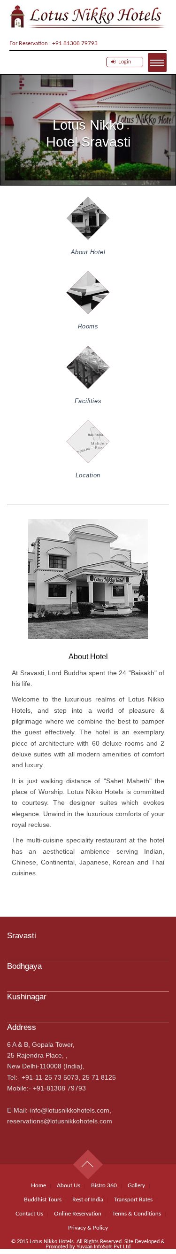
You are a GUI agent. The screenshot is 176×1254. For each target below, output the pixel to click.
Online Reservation (77, 1213)
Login (123, 61)
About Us (68, 1185)
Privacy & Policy (88, 1228)
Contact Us (29, 1213)
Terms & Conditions (136, 1213)
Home (38, 1185)
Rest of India (87, 1199)
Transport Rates (133, 1199)
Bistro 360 (104, 1185)
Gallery (136, 1185)
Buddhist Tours (42, 1199)
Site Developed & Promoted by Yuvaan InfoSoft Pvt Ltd (105, 1244)
